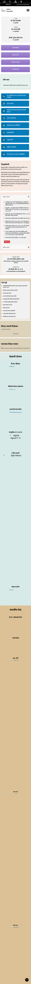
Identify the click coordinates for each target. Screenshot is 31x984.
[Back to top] (27, 980)
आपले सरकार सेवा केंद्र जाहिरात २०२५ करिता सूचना (15, 242)
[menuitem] (4, 1)
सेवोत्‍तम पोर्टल (15, 55)
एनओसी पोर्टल (15, 69)
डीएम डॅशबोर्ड (15, 48)
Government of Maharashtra (22, 4)
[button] (25, 91)
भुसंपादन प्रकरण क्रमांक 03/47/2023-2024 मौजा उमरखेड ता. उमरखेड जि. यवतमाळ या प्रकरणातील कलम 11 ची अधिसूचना (17, 231)
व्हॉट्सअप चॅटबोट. (15, 62)
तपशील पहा (7, 246)
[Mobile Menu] (28, 10)
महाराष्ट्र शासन (8, 4)
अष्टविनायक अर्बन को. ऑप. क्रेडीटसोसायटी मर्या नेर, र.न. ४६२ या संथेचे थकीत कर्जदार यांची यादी (17, 219)
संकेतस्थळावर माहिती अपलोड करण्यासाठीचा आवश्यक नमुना (17, 223)
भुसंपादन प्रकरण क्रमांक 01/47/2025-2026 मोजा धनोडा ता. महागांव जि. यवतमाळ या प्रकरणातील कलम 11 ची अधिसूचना (17, 226)
